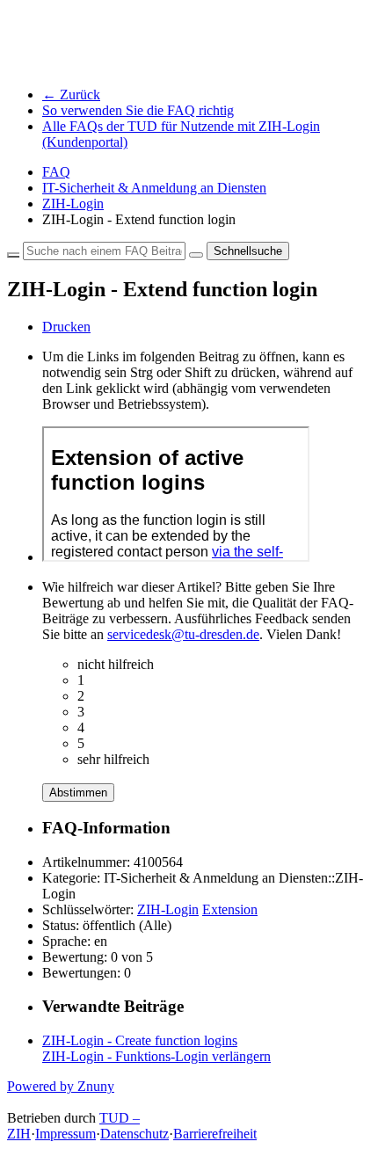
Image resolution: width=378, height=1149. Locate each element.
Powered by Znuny (60, 1086)
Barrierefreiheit (215, 1133)
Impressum (65, 1133)
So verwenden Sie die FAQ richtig (138, 110)
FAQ (56, 171)
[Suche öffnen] (196, 255)
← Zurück (71, 94)
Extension (230, 909)
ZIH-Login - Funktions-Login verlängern (156, 1056)
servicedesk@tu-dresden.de (183, 634)
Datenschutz (134, 1133)
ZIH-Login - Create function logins (139, 1040)
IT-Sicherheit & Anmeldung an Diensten (154, 187)
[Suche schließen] (13, 255)
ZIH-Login (73, 203)
